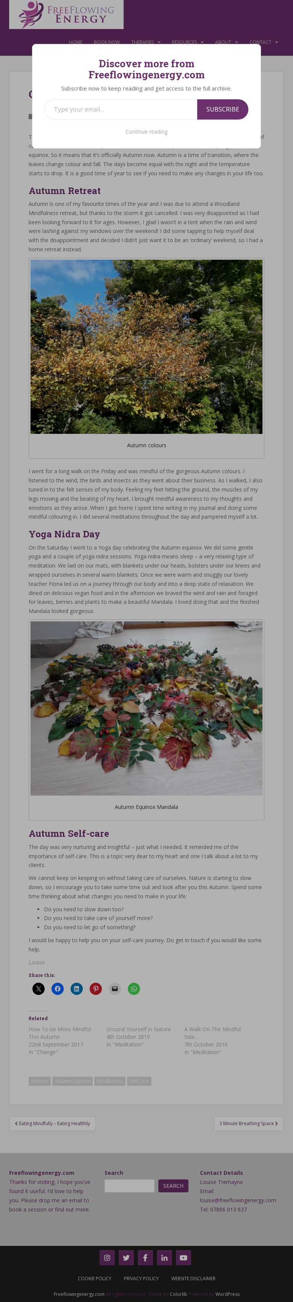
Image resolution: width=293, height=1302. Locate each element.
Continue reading (146, 131)
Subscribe (222, 109)
